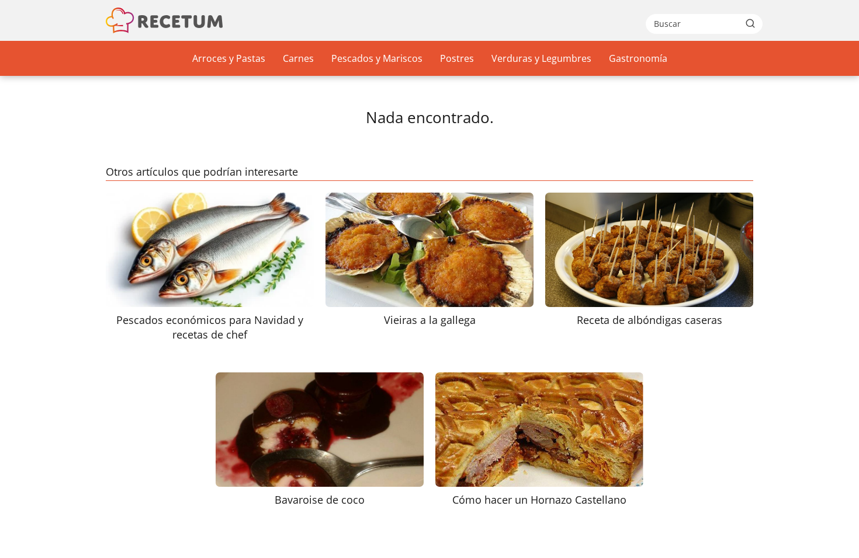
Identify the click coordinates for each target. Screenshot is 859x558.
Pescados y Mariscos (376, 58)
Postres (457, 58)
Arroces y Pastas (228, 58)
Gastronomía (638, 58)
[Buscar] (750, 23)
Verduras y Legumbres (541, 58)
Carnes (298, 58)
